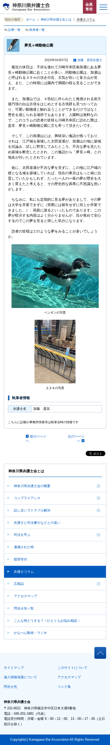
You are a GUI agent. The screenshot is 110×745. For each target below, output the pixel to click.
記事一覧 (14, 29)
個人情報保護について (20, 677)
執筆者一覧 (37, 29)
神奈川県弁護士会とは (56, 19)
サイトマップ (14, 668)
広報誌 (19, 584)
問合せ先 (10, 687)
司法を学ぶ (22, 535)
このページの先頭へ (100, 651)
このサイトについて (72, 668)
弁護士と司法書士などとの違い (37, 523)
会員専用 (89, 6)
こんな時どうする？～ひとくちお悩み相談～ (47, 621)
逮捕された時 (24, 547)
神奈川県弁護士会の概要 (32, 486)
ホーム (30, 19)
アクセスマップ (25, 596)
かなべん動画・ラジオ (30, 633)
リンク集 (64, 687)
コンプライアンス (27, 498)
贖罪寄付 (20, 559)
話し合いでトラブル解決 (32, 510)
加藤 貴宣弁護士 (90, 60)
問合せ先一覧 (24, 608)
